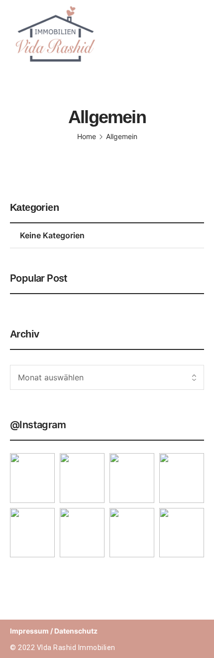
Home (86, 136)
